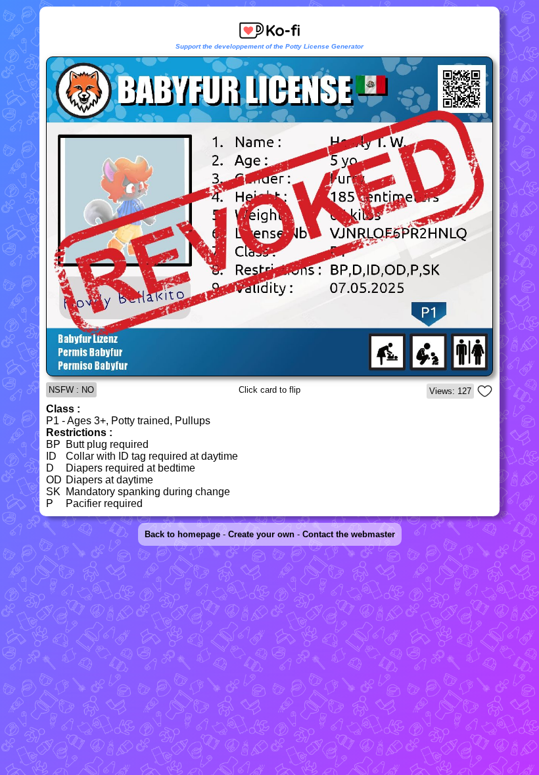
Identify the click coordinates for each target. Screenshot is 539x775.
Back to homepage (182, 534)
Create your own (261, 534)
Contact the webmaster (348, 534)
